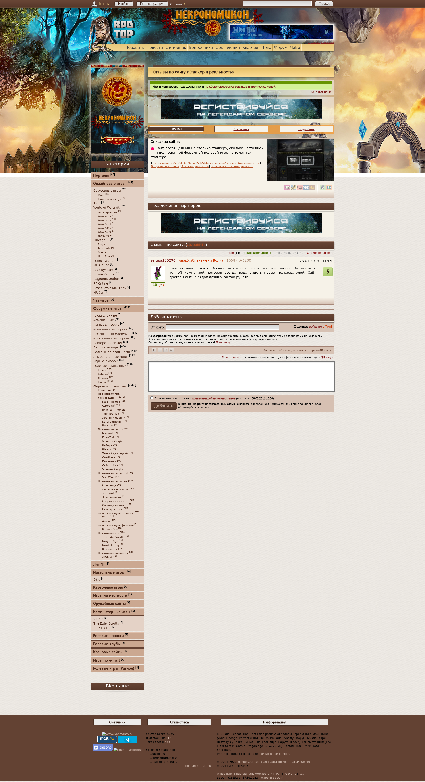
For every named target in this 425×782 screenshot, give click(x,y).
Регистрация (152, 4)
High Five (104, 256)
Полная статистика (198, 766)
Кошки (102, 382)
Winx (105, 517)
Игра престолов (112, 509)
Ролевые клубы (107, 644)
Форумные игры (248, 162)
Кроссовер (105, 390)
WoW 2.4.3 (104, 216)
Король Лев (110, 529)
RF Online (100, 283)
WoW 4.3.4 (104, 224)
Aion (96, 203)
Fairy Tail (108, 437)
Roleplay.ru (245, 762)
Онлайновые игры (109, 183)
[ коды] (327, 357)
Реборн (107, 445)
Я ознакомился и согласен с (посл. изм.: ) (214, 398)
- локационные (105, 315)
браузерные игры (107, 191)
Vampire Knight (112, 441)
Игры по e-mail (106, 660)
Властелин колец (113, 409)
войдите (315, 327)
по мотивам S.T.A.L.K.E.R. (169, 162)
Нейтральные (286, 253)
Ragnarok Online (106, 279)
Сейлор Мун (110, 465)
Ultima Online (103, 274)
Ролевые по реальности (111, 352)
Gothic (98, 619)
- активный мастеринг (110, 329)
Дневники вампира (115, 489)
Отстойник (176, 47)
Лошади (103, 378)
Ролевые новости (108, 636)
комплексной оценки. (274, 754)
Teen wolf (108, 493)
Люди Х (107, 556)
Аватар (107, 521)
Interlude (104, 248)
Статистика (241, 129)
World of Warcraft (106, 208)
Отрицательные (318, 253)
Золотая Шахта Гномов (271, 762)
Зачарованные (112, 497)
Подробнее (306, 129)
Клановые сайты (107, 652)
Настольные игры (109, 572)
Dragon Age (110, 541)
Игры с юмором (105, 361)
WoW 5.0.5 (104, 227)
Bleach (106, 449)
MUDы (98, 292)
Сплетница (109, 485)
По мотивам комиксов (113, 552)
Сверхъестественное (115, 501)
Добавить (134, 47)
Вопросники (201, 47)
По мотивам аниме (110, 429)
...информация (108, 212)
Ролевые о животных (109, 366)
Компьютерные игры (195, 166)
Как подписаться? (321, 91)
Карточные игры (108, 587)
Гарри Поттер (111, 401)
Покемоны (109, 461)
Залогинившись (232, 357)
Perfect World (103, 260)
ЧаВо (295, 47)
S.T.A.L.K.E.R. (205, 162)
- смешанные (103, 320)
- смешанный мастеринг (112, 334)
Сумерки (108, 405)
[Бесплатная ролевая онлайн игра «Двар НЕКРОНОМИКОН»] (241, 118)
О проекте (224, 774)
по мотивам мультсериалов (116, 513)
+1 (161, 285)
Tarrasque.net (300, 762)
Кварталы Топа (256, 47)
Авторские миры (106, 347)
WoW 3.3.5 (104, 220)
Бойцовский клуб (109, 199)
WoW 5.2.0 (104, 231)
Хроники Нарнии (113, 417)
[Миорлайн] (281, 39)
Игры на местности (110, 595)
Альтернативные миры (110, 356)
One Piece (108, 457)
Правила (240, 774)
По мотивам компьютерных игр (232, 166)
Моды (191, 162)
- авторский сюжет (107, 343)
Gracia (102, 252)
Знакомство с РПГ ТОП (265, 774)
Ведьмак (108, 425)
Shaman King (111, 469)
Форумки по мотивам (165, 166)
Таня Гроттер (110, 413)
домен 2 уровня (225, 162)
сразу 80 (103, 235)
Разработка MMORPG (109, 288)
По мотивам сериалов (113, 481)
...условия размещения (321, 42)
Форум (281, 47)
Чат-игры (101, 300)
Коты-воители (111, 421)
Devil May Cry (110, 545)
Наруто (107, 433)
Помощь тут (223, 342)
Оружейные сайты (109, 603)
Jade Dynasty (103, 270)
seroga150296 (163, 260)
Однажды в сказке (114, 505)
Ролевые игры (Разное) (113, 668)
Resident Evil (110, 549)
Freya (101, 244)
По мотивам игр (108, 533)
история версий (271, 778)
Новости (155, 47)
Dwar (101, 195)
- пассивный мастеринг (111, 338)
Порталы (101, 175)
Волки (102, 370)
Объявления (228, 47)
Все (231, 253)
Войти (124, 4)
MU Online (101, 265)
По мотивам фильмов (112, 473)
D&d (96, 579)
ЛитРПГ (99, 564)
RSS (301, 774)
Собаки (103, 374)
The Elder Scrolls (113, 537)
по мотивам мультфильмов (116, 525)
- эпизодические (106, 325)
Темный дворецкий (115, 453)
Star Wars (108, 477)
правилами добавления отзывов (214, 398)
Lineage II (101, 240)
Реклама (290, 774)
